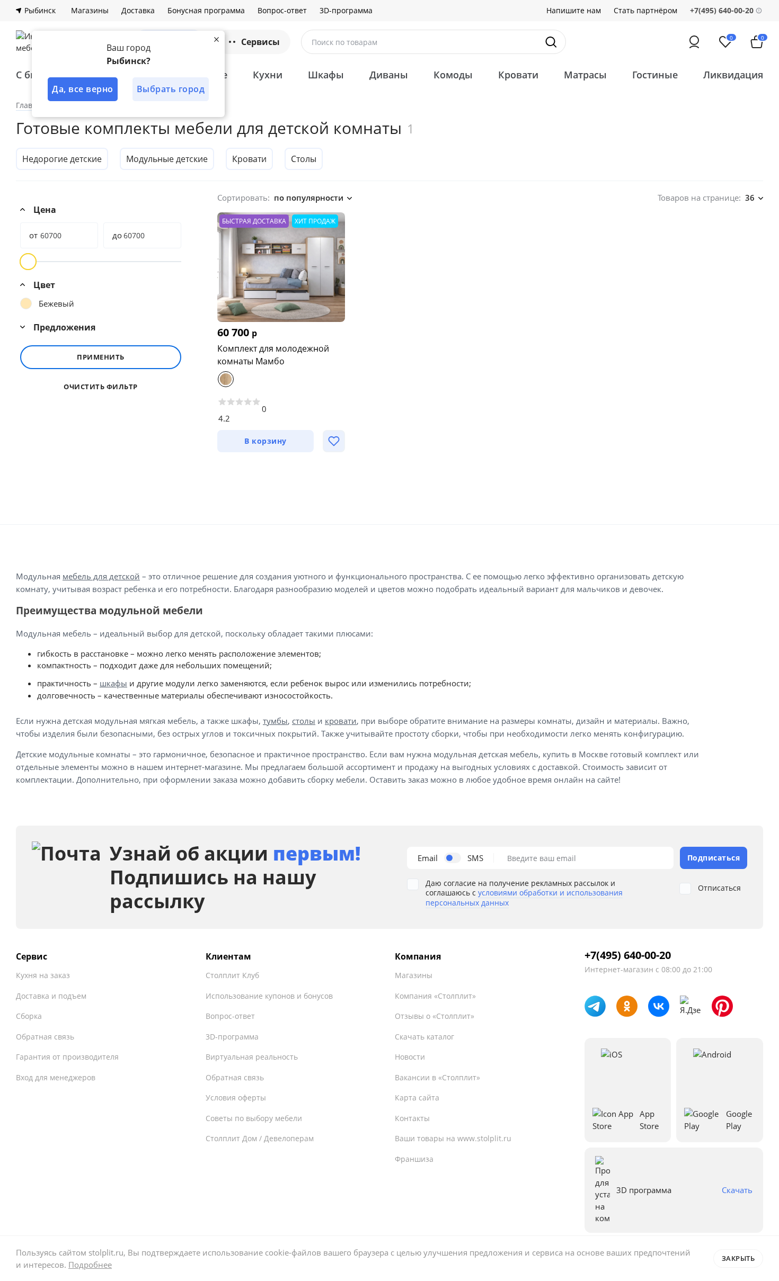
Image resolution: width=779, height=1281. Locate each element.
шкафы (113, 683)
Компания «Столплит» (435, 996)
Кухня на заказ (43, 975)
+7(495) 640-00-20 (628, 955)
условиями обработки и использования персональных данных (524, 897)
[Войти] (694, 41)
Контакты (412, 1118)
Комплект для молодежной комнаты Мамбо (273, 355)
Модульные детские (167, 159)
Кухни (267, 74)
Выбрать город (171, 89)
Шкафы (326, 74)
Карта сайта (417, 1097)
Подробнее (90, 1264)
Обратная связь (45, 1037)
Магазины (90, 10)
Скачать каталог (424, 1037)
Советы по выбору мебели (254, 1118)
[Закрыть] (216, 39)
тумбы (275, 720)
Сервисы (260, 42)
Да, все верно (82, 89)
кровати (341, 720)
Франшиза (414, 1159)
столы (303, 720)
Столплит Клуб (232, 975)
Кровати (518, 74)
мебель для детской (101, 576)
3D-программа (346, 10)
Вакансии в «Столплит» (437, 1077)
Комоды (453, 74)
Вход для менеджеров (55, 1077)
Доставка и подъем (51, 996)
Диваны (388, 74)
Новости (410, 1057)
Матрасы (585, 74)
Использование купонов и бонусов (269, 996)
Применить (101, 357)
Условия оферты (236, 1097)
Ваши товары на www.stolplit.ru (453, 1138)
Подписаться (713, 858)
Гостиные (655, 74)
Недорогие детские (62, 159)
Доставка (138, 10)
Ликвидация (733, 74)
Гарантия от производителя (67, 1057)
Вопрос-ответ (282, 10)
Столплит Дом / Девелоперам (260, 1138)
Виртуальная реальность (252, 1057)
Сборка (29, 1016)
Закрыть (738, 1258)
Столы (303, 159)
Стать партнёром (645, 10)
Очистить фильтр (101, 386)
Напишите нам (573, 10)
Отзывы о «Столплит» (434, 1016)
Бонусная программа (206, 10)
